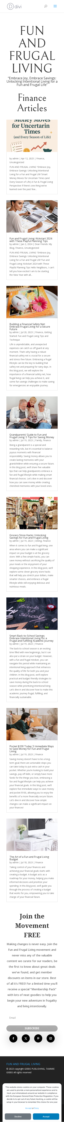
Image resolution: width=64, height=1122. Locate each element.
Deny (36, 1108)
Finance (40, 158)
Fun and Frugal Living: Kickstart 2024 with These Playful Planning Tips (30, 240)
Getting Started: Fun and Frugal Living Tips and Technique (30, 336)
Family (38, 440)
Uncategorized (16, 162)
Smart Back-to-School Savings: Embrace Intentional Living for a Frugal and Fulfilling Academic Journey (31, 638)
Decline (18, 1116)
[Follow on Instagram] (51, 1038)
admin (15, 158)
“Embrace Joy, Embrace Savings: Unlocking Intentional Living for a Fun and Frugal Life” (32, 81)
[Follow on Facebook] (13, 1038)
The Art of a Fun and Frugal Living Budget (29, 858)
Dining (38, 540)
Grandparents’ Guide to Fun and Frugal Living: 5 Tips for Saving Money (31, 436)
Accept (28, 1108)
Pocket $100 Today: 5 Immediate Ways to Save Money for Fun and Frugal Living (31, 749)
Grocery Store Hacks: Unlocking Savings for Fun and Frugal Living (28, 536)
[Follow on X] (26, 1038)
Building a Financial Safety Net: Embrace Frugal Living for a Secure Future (29, 326)
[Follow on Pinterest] (38, 1038)
